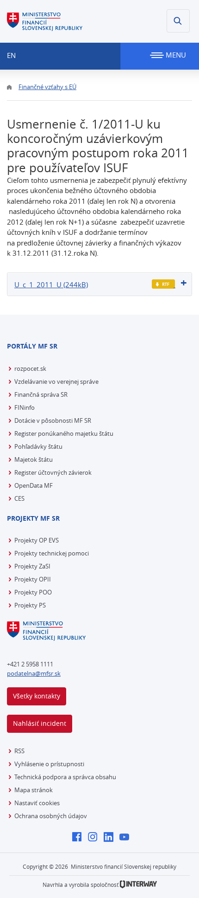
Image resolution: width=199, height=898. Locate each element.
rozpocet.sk (30, 368)
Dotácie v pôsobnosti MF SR (52, 420)
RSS (19, 751)
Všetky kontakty (36, 695)
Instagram (95, 837)
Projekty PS (30, 605)
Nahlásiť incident (39, 723)
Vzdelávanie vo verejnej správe (56, 381)
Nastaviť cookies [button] (37, 803)
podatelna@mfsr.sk (34, 673)
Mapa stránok (33, 790)
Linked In (111, 837)
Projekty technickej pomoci (51, 553)
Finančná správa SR (41, 394)
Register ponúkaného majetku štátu (63, 433)
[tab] (99, 284)
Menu (175, 54)
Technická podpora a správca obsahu (65, 777)
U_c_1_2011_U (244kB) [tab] (51, 284)
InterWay (138, 884)
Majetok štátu (33, 459)
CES (19, 498)
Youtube (126, 837)
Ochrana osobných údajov (50, 816)
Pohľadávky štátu (38, 446)
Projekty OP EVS (36, 540)
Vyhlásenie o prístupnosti (49, 764)
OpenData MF (33, 485)
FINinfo (24, 407)
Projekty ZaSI (32, 566)
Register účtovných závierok (53, 472)
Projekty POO (33, 592)
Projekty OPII (32, 579)
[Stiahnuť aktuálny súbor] (163, 284)
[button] (178, 20)
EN (11, 55)
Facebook (79, 837)
